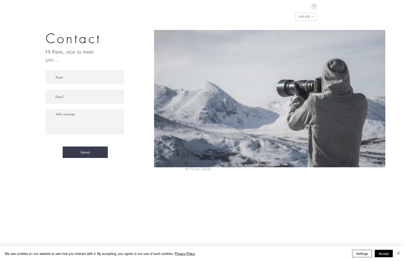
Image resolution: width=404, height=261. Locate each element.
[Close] (398, 253)
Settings (362, 253)
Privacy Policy (185, 253)
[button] (314, 6)
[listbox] (305, 17)
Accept (384, 253)
